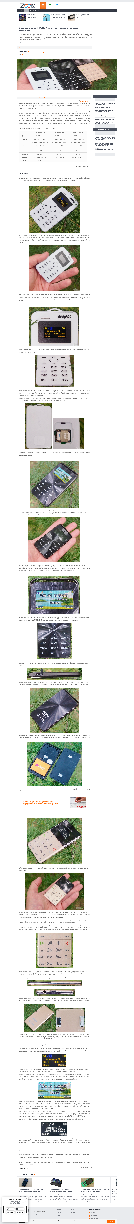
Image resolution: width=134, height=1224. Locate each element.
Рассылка (94, 1212)
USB (20, 180)
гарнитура (40, 1162)
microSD (81, 151)
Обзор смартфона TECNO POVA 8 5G (104, 107)
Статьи (26, 10)
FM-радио (86, 1140)
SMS (75, 1105)
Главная (20, 24)
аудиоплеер (22, 1142)
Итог (20, 54)
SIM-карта (26, 1162)
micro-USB (81, 398)
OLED (49, 929)
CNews (65, 0)
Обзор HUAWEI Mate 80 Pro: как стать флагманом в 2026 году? (83, 16)
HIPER (47, 1161)
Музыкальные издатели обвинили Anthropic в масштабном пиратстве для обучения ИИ (105, 138)
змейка (80, 1114)
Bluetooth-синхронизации (80, 1156)
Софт (56, 6)
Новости (31, 10)
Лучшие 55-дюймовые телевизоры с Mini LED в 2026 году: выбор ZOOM (33, 16)
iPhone (34, 1162)
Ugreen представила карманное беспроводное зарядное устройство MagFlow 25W (104, 150)
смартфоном (86, 118)
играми (70, 1114)
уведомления (48, 1139)
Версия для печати (85, 101)
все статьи (113, 96)
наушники (21, 1118)
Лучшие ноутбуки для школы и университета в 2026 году (104, 111)
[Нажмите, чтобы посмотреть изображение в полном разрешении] (54, 232)
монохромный (86, 927)
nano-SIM (63, 452)
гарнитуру (76, 121)
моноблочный (50, 235)
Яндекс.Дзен (95, 1215)
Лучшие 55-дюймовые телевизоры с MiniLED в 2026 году (105, 104)
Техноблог (38, 10)
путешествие (40, 112)
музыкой (72, 115)
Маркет (84, 0)
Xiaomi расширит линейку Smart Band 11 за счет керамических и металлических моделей (104, 144)
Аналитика (71, 0)
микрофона (50, 978)
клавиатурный (38, 618)
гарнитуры (81, 105)
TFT (39, 136)
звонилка (55, 1162)
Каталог (20, 10)
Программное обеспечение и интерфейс (30, 52)
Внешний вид (23, 51)
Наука (49, 6)
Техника (43, 6)
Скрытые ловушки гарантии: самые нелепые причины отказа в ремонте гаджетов (58, 16)
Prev (105, 99)
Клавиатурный (23, 390)
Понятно (111, 1221)
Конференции (78, 0)
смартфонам (55, 240)
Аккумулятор (48, 1037)
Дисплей (61, 927)
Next (105, 126)
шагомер (61, 1140)
